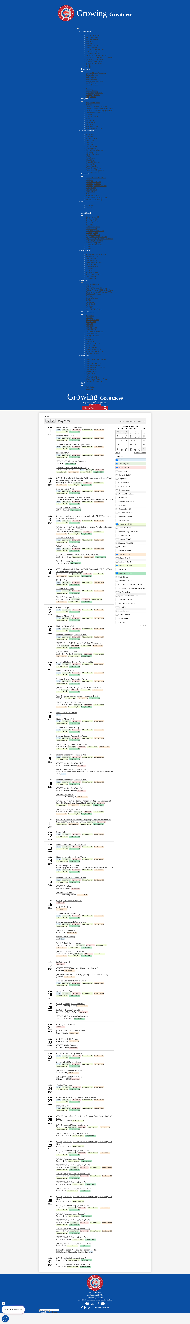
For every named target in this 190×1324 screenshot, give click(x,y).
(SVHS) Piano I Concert (66, 652)
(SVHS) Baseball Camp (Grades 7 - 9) (72, 1133)
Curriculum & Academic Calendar (130, 584)
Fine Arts (89, 114)
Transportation (91, 97)
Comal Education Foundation (96, 178)
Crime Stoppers (91, 148)
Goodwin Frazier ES (125, 513)
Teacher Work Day (64, 1085)
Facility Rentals (91, 188)
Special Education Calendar (128, 596)
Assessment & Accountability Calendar (132, 588)
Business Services (92, 75)
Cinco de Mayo (62, 607)
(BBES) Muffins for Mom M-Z (69, 763)
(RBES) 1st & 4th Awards (67, 1039)
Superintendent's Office (94, 63)
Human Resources (92, 85)
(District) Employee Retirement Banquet (73, 497)
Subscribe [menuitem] (141, 421)
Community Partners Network (96, 186)
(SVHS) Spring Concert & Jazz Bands (72, 744)
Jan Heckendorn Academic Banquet (71, 769)
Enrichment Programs (93, 112)
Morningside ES (124, 535)
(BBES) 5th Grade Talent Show (69, 1010)
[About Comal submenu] (82, 215)
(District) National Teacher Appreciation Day (75, 662)
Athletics (89, 105)
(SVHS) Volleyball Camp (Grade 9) (71, 1159)
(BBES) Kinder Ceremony (67, 1045)
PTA (87, 194)
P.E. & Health (90, 122)
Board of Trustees (92, 39)
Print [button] (120, 421)
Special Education (92, 126)
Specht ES (122, 569)
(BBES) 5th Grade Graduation (69, 1077)
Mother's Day (62, 832)
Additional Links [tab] (95, 404)
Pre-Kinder (89, 124)
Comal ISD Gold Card (93, 182)
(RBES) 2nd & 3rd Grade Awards (70, 1031)
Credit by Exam (91, 146)
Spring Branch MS (125, 573)
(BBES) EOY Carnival (66, 1024)
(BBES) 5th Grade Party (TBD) (69, 901)
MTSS (88, 156)
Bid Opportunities (92, 37)
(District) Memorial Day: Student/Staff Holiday (76, 1097)
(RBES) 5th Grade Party (66, 930)
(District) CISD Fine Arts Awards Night (72, 467)
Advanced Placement (93, 103)
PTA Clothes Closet (92, 196)
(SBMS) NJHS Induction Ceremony (71, 461)
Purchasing (89, 89)
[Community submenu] (82, 176)
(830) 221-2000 (97, 1298)
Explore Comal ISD (93, 35)
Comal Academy (124, 490)
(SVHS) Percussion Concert (68, 597)
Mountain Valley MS (125, 543)
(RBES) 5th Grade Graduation (69, 1070)
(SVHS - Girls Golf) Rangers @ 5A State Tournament (78, 643)
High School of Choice (126, 603)
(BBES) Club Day (64, 886)
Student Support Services (94, 93)
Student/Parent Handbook (95, 170)
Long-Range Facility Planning (96, 55)
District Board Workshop (66, 712)
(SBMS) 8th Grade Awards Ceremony (72, 1016)
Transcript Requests (92, 172)
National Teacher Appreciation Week (71, 635)
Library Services (91, 152)
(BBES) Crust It (63, 962)
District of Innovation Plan (95, 49)
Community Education (93, 184)
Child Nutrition (91, 77)
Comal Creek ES (124, 615)
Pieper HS (122, 607)
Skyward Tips (90, 164)
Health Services (91, 83)
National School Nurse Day (67, 727)
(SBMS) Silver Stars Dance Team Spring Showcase (77, 555)
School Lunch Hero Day (66, 546)
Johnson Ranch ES (125, 524)
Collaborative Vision (93, 45)
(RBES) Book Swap (65, 907)
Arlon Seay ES (123, 464)
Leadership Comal (92, 51)
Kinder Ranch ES (124, 528)
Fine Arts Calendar (125, 592)
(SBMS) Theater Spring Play (68, 508)
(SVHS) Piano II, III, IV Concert (70, 702)
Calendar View (140, 452)
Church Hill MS (124, 482)
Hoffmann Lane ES (125, 516)
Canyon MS (122, 479)
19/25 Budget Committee (94, 59)
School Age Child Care (94, 128)
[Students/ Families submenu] (82, 314)
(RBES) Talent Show (65, 892)
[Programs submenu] (82, 101)
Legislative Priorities (93, 53)
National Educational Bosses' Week (71, 844)
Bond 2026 (89, 43)
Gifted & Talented (92, 116)
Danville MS (122, 498)
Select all (143, 625)
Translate (55, 1312)
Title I (88, 65)
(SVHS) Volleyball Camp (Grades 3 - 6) (73, 1165)
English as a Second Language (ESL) (99, 111)
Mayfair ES (122, 622)
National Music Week (65, 436)
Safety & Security (92, 91)
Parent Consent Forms (93, 168)
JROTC (88, 118)
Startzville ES (123, 577)
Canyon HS (122, 471)
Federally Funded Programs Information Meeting (77, 1250)
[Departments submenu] (82, 71)
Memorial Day (62, 1106)
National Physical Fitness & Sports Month (74, 444)
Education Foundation (126, 501)
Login (87, 1307)
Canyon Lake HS (124, 475)
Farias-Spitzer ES (124, 611)
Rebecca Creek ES (125, 558)
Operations (89, 87)
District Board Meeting (65, 937)
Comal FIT (89, 180)
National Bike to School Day (68, 913)
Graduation (89, 136)
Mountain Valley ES (125, 539)
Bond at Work (90, 41)
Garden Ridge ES (124, 509)
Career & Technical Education (96, 107)
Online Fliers (90, 192)
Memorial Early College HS (128, 532)
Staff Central (90, 205)
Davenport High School (126, 494)
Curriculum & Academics (94, 81)
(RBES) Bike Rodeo (64, 794)
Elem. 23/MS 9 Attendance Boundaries (99, 57)
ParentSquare (90, 158)
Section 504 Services (93, 162)
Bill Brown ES (123, 467)
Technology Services (93, 95)
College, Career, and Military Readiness (99, 109)
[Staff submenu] (82, 385)
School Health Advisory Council (97, 198)
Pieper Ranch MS (124, 550)
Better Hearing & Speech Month (70, 427)
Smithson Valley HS (125, 562)
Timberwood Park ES (125, 581)
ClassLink (89, 142)
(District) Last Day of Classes (68, 1062)
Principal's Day (62, 453)
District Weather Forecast (94, 150)
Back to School (91, 140)
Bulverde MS (123, 618)
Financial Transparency (94, 61)
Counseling (90, 144)
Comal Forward (91, 47)
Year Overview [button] (130, 421)
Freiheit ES (122, 505)
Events (120, 460)
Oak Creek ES (123, 547)
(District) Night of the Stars (67, 865)
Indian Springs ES (124, 520)
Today (117, 452)
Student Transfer (91, 166)
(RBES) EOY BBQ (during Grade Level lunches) (77, 968)
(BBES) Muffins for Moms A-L (69, 788)
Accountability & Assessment (96, 73)
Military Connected (92, 154)
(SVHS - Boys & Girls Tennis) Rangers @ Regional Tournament (83, 801)
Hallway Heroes (91, 190)
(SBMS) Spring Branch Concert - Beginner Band (77, 696)
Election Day (61, 580)
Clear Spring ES (124, 486)
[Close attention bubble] (3, 1303)
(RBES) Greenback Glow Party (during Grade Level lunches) (82, 974)
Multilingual (90, 120)
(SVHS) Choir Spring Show (68, 809)
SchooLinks (90, 160)
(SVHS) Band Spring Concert (68, 943)
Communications (91, 79)
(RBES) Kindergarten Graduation (70, 1003)
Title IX (88, 67)
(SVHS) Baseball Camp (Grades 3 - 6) (72, 1125)
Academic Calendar (92, 138)
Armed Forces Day (64, 991)
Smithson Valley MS (125, 566)
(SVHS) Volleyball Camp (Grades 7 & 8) (73, 1188)
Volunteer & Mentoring (94, 199)
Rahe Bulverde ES (124, 554)
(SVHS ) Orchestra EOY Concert (70, 951)
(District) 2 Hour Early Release (69, 1053)
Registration (90, 134)
